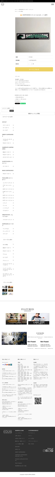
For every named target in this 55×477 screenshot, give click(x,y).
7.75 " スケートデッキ (7, 186)
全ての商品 (21, 11)
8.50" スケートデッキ (7, 197)
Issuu (32, 348)
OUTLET (4, 122)
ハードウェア (6, 208)
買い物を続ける (17, 101)
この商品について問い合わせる (20, 99)
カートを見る (31, 438)
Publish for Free (37, 348)
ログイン (30, 435)
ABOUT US (17, 449)
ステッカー (31, 9)
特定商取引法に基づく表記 (20, 465)
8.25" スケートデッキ (7, 195)
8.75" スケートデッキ (7, 200)
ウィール (5, 205)
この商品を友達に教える (19, 97)
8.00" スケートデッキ (7, 189)
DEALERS (17, 446)
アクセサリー (6, 210)
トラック (5, 202)
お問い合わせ (18, 435)
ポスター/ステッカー (7, 157)
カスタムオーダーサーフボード (7, 140)
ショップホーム (18, 432)
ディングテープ (6, 231)
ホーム (16, 9)
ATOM (32, 443)
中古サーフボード (7, 143)
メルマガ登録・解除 (19, 443)
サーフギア (5, 130)
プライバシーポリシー (33, 441)
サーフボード (6, 127)
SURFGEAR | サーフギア (23, 9)
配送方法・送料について (20, 441)
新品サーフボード (7, 152)
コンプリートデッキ (7, 182)
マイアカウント (31, 432)
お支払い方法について (20, 438)
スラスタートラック (7, 219)
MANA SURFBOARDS (7, 170)
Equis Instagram (18, 463)
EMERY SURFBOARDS (20, 452)
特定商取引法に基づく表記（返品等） (22, 95)
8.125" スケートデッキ (7, 192)
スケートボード (6, 125)
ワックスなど (6, 228)
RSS (29, 443)
